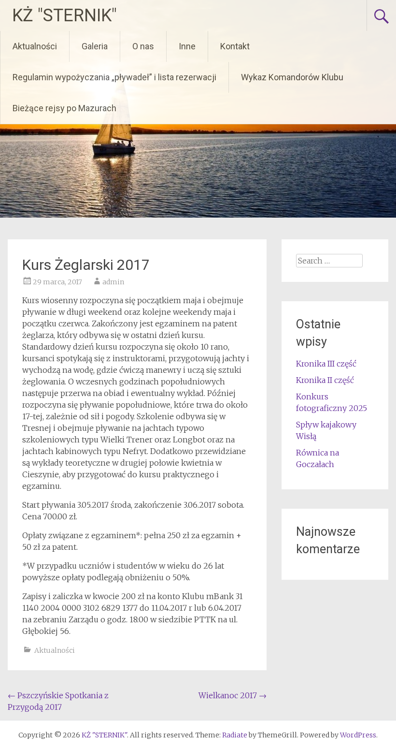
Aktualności (35, 46)
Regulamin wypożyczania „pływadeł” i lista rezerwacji (114, 77)
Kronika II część (325, 380)
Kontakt (235, 46)
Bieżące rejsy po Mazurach (64, 108)
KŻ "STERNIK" (64, 15)
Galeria (95, 46)
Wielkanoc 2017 (232, 695)
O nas (143, 46)
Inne (187, 46)
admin (113, 282)
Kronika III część (326, 363)
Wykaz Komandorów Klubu (292, 77)
